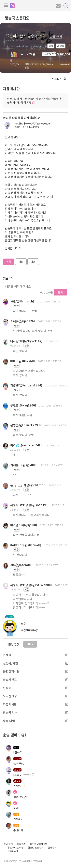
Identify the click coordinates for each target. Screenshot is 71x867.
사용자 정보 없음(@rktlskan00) (31, 585)
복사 (51, 46)
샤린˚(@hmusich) (22, 301)
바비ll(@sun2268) (22, 361)
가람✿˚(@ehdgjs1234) (26, 385)
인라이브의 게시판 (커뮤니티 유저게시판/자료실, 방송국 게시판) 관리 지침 (35, 100)
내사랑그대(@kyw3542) (26, 341)
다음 (33, 262)
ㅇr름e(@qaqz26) (22, 321)
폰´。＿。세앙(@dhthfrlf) (28, 485)
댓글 (16, 305)
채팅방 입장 (12, 644)
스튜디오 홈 (58, 79)
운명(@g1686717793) (25, 425)
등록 (60, 292)
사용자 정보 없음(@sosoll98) (29, 505)
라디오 (30, 644)
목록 (8, 262)
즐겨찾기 (57, 36)
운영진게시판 (11, 671)
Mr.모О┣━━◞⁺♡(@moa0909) (32, 123)
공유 (61, 46)
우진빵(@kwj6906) (23, 405)
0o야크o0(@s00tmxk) (25, 545)
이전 (21, 262)
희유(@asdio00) (21, 565)
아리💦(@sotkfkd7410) (27, 445)
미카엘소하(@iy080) (23, 525)
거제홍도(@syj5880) (24, 465)
